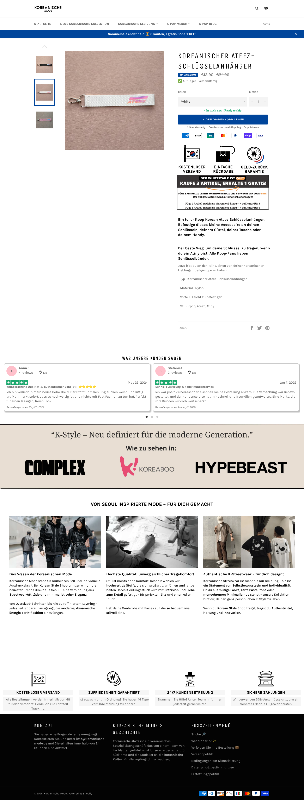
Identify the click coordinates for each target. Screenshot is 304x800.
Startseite (42, 24)
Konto (266, 23)
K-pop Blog (208, 24)
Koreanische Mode (55, 793)
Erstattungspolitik (205, 774)
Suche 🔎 (198, 734)
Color (182, 92)
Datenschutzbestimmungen (212, 767)
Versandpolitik (202, 754)
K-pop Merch (177, 24)
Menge (253, 92)
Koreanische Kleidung (137, 24)
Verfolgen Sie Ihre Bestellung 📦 (215, 747)
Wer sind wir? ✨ (204, 741)
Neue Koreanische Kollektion (84, 24)
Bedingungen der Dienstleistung (215, 761)
